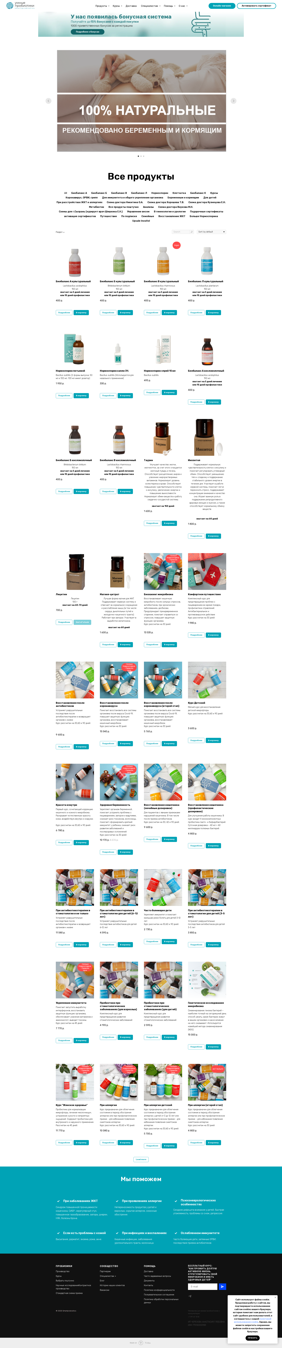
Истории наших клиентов (112, 1285)
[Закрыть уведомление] (275, 1297)
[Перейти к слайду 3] (143, 156)
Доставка (131, 6)
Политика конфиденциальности (159, 1290)
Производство (62, 1271)
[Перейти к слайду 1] (138, 156)
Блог (102, 1280)
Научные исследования (67, 1285)
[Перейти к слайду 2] (141, 156)
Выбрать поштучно (65, 1280)
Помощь (168, 6)
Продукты (101, 6)
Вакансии (104, 1290)
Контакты (148, 1285)
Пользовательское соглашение (159, 1294)
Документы (149, 1280)
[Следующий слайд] (233, 101)
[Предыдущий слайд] (48, 101)
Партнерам (105, 1271)
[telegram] (190, 1296)
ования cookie (250, 1322)
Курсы (116, 6)
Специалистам (150, 6)
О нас (182, 6)
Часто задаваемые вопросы (157, 1276)
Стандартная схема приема (69, 1293)
